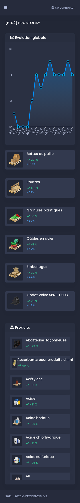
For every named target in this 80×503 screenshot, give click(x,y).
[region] (40, 408)
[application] (40, 91)
